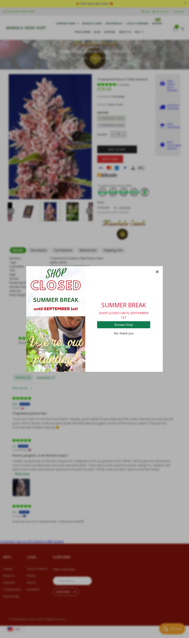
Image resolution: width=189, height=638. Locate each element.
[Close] (157, 271)
